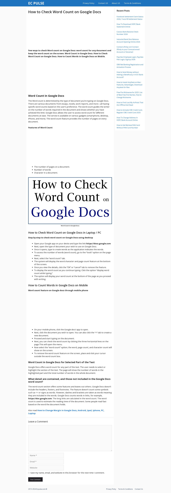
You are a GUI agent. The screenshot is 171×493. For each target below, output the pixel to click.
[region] (70, 31)
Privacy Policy (88, 3)
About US (116, 3)
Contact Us (139, 489)
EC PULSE (36, 3)
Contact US (103, 3)
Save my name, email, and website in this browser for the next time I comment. (67, 472)
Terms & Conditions (132, 3)
